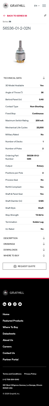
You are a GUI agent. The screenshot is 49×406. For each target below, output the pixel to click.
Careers (7, 346)
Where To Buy (10, 327)
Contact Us (9, 352)
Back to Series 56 (17, 15)
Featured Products (13, 320)
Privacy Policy (30, 373)
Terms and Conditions (12, 373)
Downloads (10, 249)
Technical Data (13, 77)
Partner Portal (11, 359)
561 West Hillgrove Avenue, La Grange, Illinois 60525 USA (22, 386)
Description (11, 238)
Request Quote (26, 266)
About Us (8, 340)
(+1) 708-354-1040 (11, 379)
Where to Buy (11, 255)
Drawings (9, 243)
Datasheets (9, 333)
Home (6, 314)
